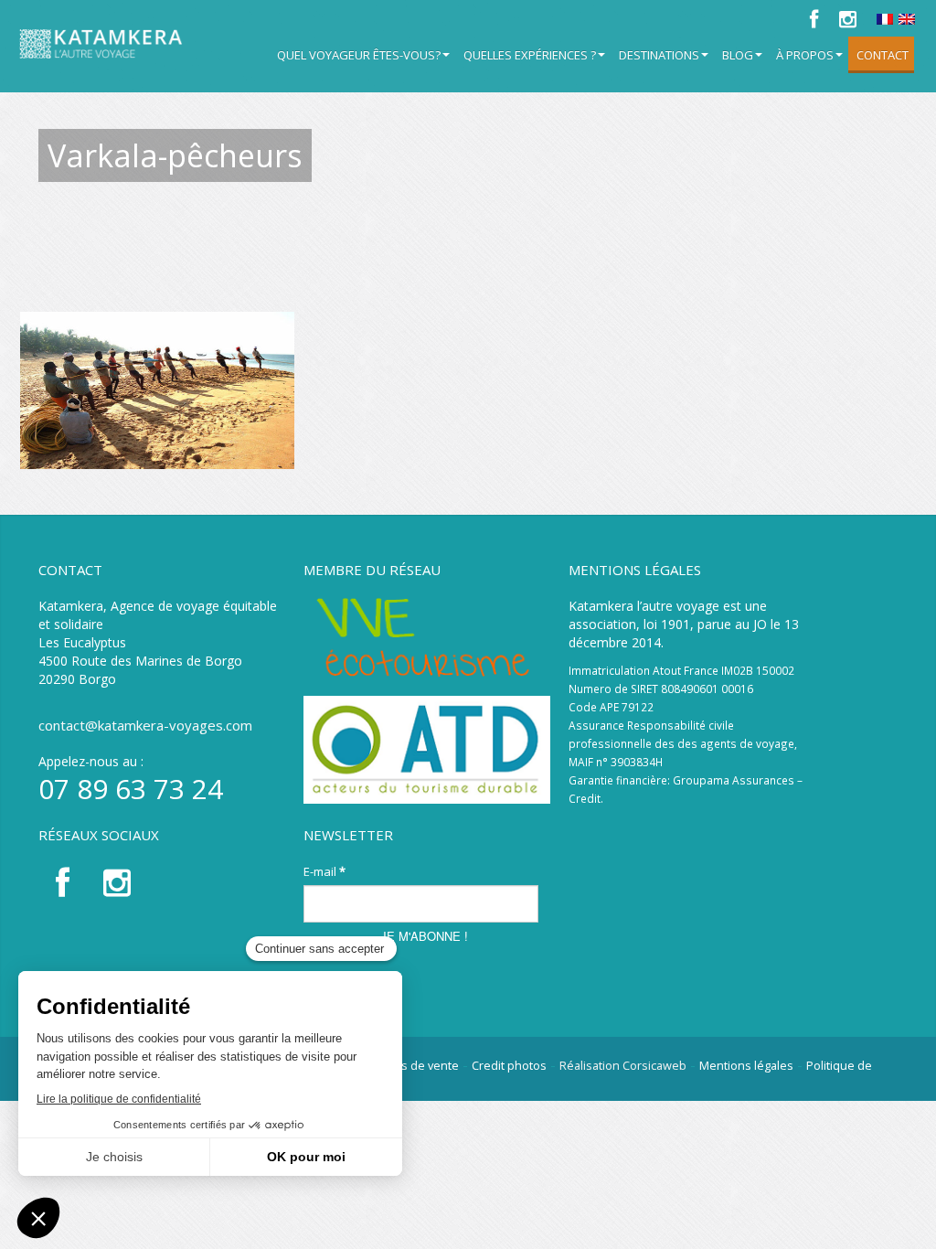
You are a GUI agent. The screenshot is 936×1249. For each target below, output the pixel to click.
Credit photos (509, 1065)
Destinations (659, 55)
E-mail (324, 871)
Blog (737, 55)
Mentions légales (746, 1065)
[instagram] (847, 20)
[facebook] (813, 20)
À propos (805, 55)
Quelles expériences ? (529, 55)
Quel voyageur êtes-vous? (359, 55)
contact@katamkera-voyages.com (145, 725)
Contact (882, 55)
